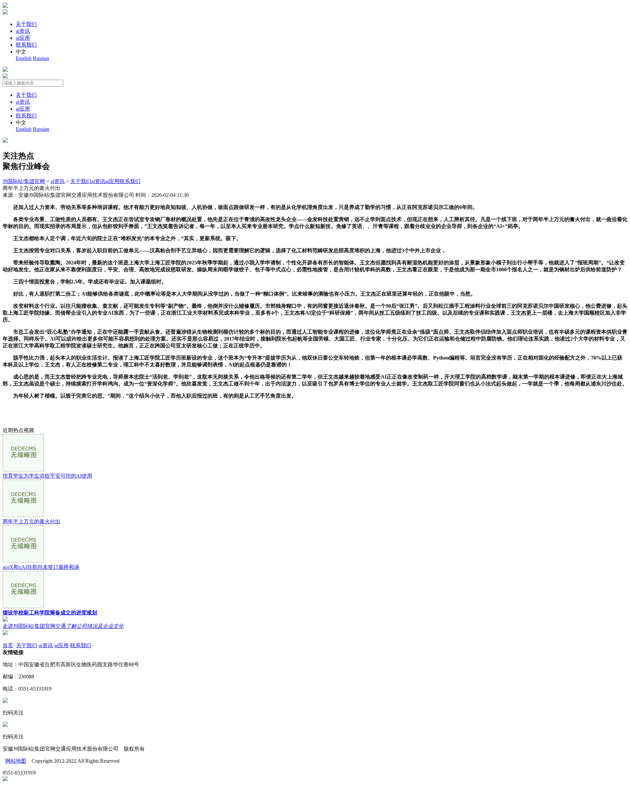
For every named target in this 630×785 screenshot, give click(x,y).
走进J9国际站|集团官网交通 (63, 626)
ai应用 (23, 38)
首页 (8, 645)
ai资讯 (23, 31)
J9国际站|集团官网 (24, 181)
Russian (41, 58)
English (24, 58)
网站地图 (15, 761)
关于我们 (26, 24)
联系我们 (26, 45)
